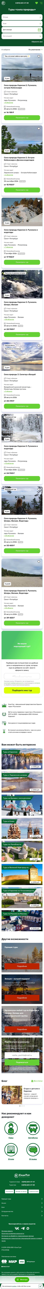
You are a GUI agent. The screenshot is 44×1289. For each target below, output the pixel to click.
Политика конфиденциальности (13, 1233)
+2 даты (22, 181)
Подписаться (22, 1062)
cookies (14, 1286)
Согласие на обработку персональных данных (18, 1236)
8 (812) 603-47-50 (22, 3)
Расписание (9, 1191)
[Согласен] (40, 1286)
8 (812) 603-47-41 (28, 1182)
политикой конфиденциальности (13, 683)
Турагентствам (33, 1191)
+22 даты (21, 253)
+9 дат (20, 326)
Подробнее (22, 966)
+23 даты (21, 109)
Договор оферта (7, 1231)
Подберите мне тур (22, 690)
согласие (37, 683)
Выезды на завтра (21, 1191)
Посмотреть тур (22, 118)
